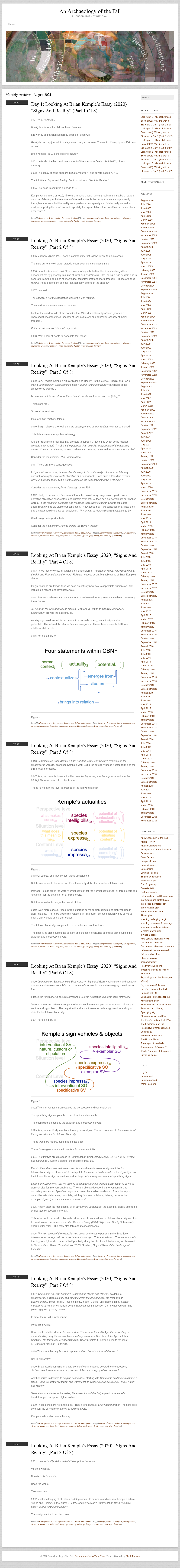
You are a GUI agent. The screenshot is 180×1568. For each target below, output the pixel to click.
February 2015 (148, 715)
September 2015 (149, 688)
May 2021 (146, 444)
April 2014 (146, 754)
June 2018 (146, 560)
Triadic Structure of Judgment (156, 1051)
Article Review (148, 841)
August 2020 (147, 467)
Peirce (60, 220)
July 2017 (145, 603)
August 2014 (147, 739)
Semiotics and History (152, 1008)
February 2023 (148, 363)
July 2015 (145, 696)
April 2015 (146, 708)
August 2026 (147, 200)
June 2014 (146, 746)
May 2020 (146, 479)
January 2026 (147, 227)
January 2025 (147, 274)
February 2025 (148, 270)
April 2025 (146, 262)
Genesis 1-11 (147, 888)
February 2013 (148, 809)
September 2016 (149, 642)
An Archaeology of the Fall (90, 11)
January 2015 (147, 719)
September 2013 (149, 781)
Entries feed (147, 1076)
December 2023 (149, 324)
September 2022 (149, 382)
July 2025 (145, 250)
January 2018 (147, 580)
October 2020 (147, 460)
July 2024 (145, 297)
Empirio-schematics (151, 876)
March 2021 (147, 452)
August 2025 (147, 246)
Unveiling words (149, 1054)
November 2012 (149, 820)
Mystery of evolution (151, 930)
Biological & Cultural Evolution (156, 849)
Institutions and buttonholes (155, 899)
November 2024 (149, 281)
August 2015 (147, 692)
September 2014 (149, 735)
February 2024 (148, 316)
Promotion (146, 973)
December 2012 (149, 816)
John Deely (54, 535)
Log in (144, 1072)
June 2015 (146, 700)
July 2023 (145, 343)
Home (11, 24)
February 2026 (148, 223)
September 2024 (149, 289)
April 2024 (146, 308)
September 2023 (149, 336)
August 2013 (147, 785)
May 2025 (146, 258)
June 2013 (146, 793)
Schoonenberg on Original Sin (156, 1004)
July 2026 (145, 204)
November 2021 (149, 421)
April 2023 (146, 355)
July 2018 (145, 557)
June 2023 (146, 347)
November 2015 (149, 681)
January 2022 (147, 413)
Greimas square (149, 892)
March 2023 (147, 359)
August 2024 (147, 293)
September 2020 (149, 464)
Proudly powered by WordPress (90, 1555)
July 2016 (145, 650)
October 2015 (147, 684)
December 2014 (149, 723)
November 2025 (149, 235)
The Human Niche (150, 1039)
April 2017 (146, 615)
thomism (97, 220)
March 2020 (147, 487)
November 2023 (149, 328)
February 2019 (148, 529)
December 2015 (149, 677)
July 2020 (145, 471)
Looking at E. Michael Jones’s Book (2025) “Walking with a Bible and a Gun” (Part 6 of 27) (156, 167)
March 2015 (147, 712)
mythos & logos (149, 934)
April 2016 (146, 661)
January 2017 (147, 626)
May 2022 (146, 398)
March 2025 (147, 266)
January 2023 (147, 367)
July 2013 (145, 789)
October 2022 (147, 378)
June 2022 (146, 394)
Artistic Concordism (151, 845)
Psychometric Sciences (153, 985)
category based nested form (97, 218)
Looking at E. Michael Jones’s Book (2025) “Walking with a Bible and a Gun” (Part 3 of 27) (156, 132)
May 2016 (146, 657)
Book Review (147, 857)
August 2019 (147, 506)
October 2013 (147, 778)
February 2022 (148, 409)
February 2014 (148, 762)
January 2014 (147, 766)
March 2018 (147, 572)
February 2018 (148, 576)
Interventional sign (150, 907)
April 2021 (146, 448)
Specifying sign (148, 1012)
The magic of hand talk (152, 1043)
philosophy (68, 220)
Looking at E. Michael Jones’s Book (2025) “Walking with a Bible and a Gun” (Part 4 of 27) (156, 143)
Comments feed (149, 1080)
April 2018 (146, 568)
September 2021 (149, 429)
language (44, 220)
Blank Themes (133, 1555)
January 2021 (147, 456)
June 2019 (146, 514)
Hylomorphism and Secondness (157, 896)
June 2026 (146, 208)
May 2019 (146, 518)
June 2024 (146, 301)
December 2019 (149, 491)
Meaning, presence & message (156, 923)
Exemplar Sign (148, 880)
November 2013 (149, 774)
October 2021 (147, 425)
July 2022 (145, 390)
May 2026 (146, 212)
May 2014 (146, 750)
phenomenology (149, 961)
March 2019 (147, 526)
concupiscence (116, 218)
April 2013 (146, 801)
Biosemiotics (147, 853)
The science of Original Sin (154, 1047)
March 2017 (147, 619)
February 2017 (148, 622)
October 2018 (147, 545)
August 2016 (147, 646)
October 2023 (147, 332)
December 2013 (149, 770)
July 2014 (145, 743)
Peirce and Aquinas (70, 218)
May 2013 (146, 797)
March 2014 (147, 758)
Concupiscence (45, 532)
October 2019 (147, 498)
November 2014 (149, 727)
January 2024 (147, 320)
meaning (53, 220)
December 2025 (149, 231)
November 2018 (149, 541)
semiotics (84, 220)
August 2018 (147, 553)
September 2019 (149, 502)
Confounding (147, 868)
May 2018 (146, 564)
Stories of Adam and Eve (153, 1016)
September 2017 (149, 595)
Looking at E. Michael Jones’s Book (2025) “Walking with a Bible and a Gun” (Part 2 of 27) (156, 120)
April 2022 (146, 401)
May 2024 (146, 305)
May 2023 (146, 351)
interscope (35, 220)
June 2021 (146, 440)
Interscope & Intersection (49, 218)
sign (91, 220)
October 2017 (147, 591)
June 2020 (146, 475)
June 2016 (146, 653)
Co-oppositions (148, 861)
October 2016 (147, 638)
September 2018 (149, 549)
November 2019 (149, 495)
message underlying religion (155, 927)
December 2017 (149, 584)
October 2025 (147, 239)
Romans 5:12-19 (149, 992)
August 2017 (147, 599)
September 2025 (149, 243)
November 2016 (149, 634)
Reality (77, 220)
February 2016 (148, 669)
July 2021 (145, 436)
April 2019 (146, 522)
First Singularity (149, 884)
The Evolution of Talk (151, 1035)
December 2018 (149, 537)
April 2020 (146, 483)
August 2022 (147, 386)
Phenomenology (149, 958)
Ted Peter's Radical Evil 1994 (156, 1020)
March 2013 (147, 805)
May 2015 (146, 704)
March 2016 (147, 665)
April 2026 (146, 215)
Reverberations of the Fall (154, 989)
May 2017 (146, 611)
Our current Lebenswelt (152, 942)
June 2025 (146, 254)
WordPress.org (148, 1083)
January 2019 (147, 533)
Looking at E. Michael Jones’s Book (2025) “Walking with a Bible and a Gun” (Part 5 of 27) (156, 155)
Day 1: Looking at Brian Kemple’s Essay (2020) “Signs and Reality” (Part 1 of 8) (79, 107)
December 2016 (149, 630)
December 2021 (149, 417)
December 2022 (149, 370)
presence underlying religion (155, 969)
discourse (127, 218)
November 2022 (149, 374)
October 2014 (147, 731)
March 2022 (147, 405)
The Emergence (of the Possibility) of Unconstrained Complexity (155, 1027)
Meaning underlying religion (154, 919)
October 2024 (147, 285)
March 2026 (147, 219)
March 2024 (147, 312)
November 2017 (149, 588)
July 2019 (145, 510)
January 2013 (147, 812)
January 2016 (147, 673)
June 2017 (146, 607)
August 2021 (147, 433)
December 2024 (149, 277)
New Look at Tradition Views (155, 938)
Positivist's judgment (151, 965)
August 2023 (147, 339)
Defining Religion (149, 872)
